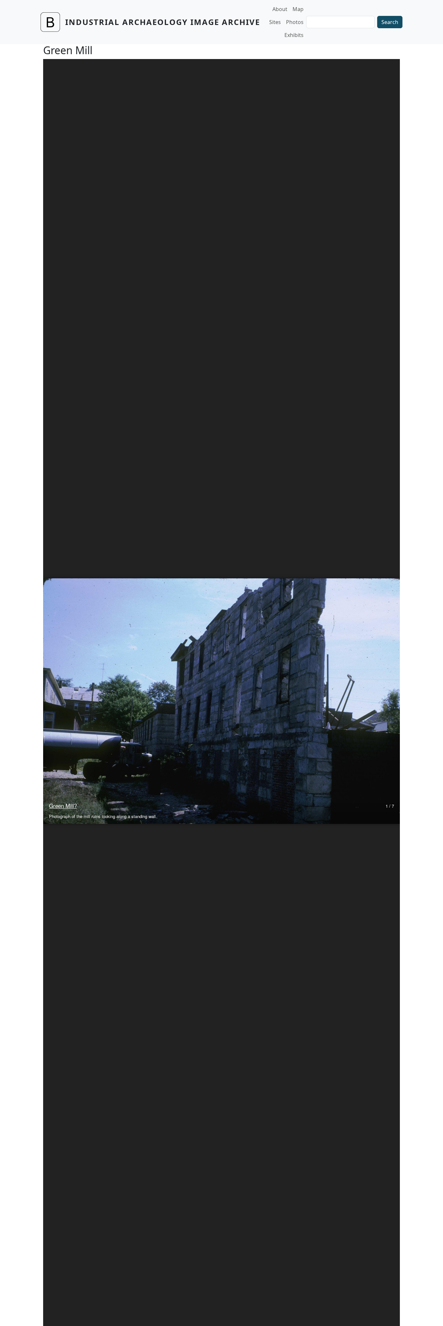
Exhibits (294, 35)
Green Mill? (63, 806)
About (279, 9)
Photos (295, 22)
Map (298, 9)
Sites (275, 22)
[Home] (53, 22)
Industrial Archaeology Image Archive (162, 22)
